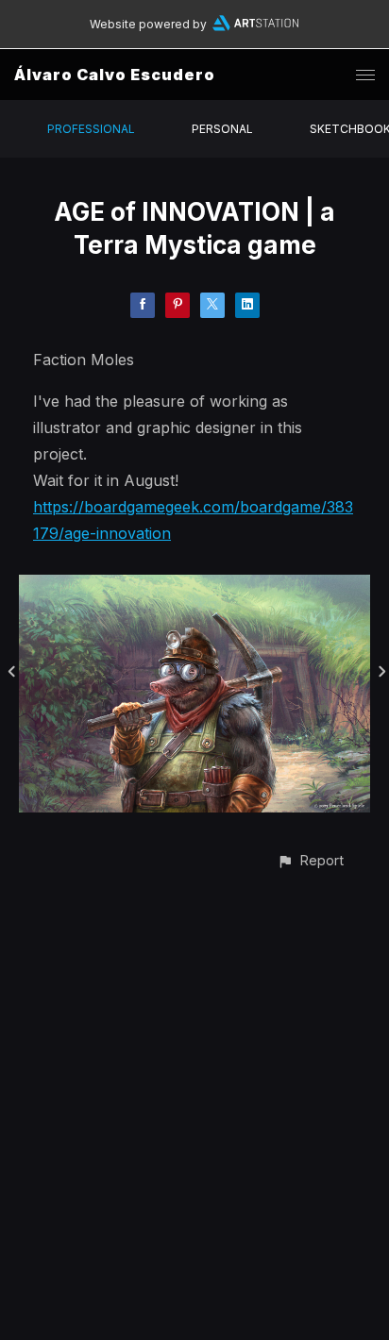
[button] (310, 860)
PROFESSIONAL (91, 129)
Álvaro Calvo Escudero (114, 74)
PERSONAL (222, 129)
